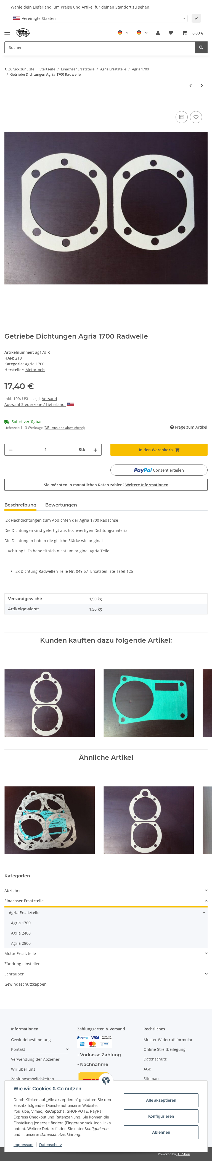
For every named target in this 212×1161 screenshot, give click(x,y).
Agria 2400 (21, 933)
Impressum (23, 1144)
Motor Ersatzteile (20, 953)
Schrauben (14, 974)
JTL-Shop (183, 1154)
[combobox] (99, 18)
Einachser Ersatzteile (24, 900)
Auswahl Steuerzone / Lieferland (35, 404)
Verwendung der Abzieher (35, 1059)
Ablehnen (161, 1132)
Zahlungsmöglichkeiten (32, 1078)
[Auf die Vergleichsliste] (182, 117)
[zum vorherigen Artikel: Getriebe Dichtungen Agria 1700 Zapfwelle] (190, 85)
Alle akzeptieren (161, 1100)
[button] (158, 32)
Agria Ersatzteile (24, 912)
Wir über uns (23, 1069)
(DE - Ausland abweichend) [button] (64, 427)
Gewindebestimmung (31, 1039)
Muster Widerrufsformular (168, 1039)
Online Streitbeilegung (165, 1049)
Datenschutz (50, 1144)
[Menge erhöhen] (95, 449)
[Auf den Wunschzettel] (196, 117)
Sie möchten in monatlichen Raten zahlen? (106, 484)
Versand (49, 398)
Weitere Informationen (146, 484)
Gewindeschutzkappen (25, 984)
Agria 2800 (21, 943)
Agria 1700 (34, 363)
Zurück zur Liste (21, 69)
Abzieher (12, 890)
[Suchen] (201, 47)
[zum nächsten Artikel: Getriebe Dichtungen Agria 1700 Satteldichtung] (202, 85)
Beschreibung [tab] (20, 505)
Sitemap (151, 1078)
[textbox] (99, 18)
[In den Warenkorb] (8, 104)
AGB (147, 1069)
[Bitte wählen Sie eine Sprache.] (122, 33)
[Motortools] (23, 33)
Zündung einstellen (22, 963)
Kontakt (18, 1049)
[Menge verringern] (11, 449)
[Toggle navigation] (7, 30)
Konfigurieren (161, 1116)
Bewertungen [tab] (61, 505)
